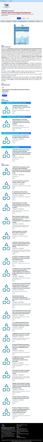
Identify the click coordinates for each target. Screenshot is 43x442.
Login (27, 18)
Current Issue (8, 21)
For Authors (31, 21)
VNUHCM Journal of (7, 11)
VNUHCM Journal (3, 1)
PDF (13, 113)
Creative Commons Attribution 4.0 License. (23, 441)
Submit (37, 21)
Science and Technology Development (16, 13)
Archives (14, 21)
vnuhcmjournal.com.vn (21, 437)
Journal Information (22, 21)
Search (19, 18)
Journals (10, 1)
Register (24, 18)
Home (3, 21)
